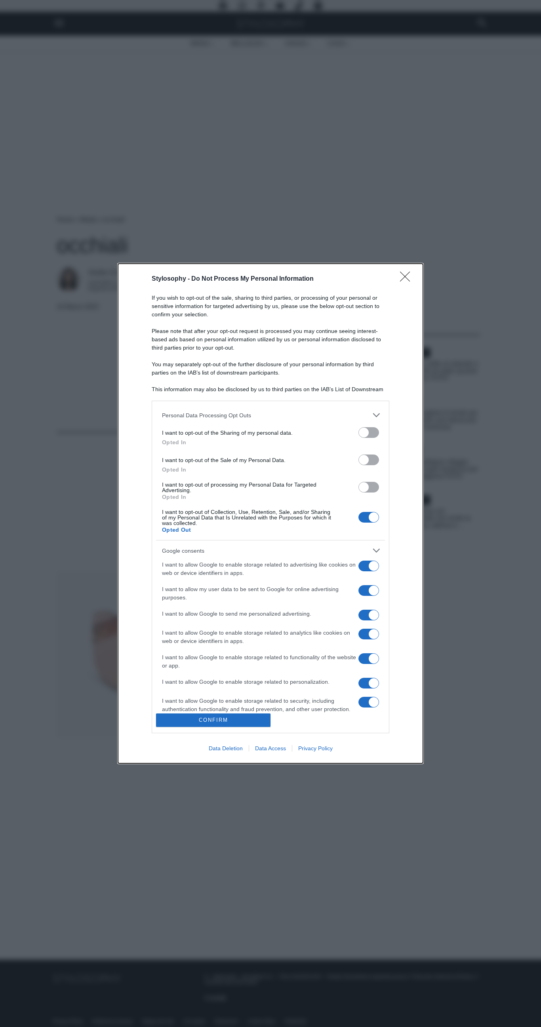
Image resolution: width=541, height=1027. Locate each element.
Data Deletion (226, 748)
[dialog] (270, 513)
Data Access (270, 748)
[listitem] (270, 415)
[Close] (407, 279)
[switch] (368, 432)
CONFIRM (213, 720)
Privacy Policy (315, 748)
